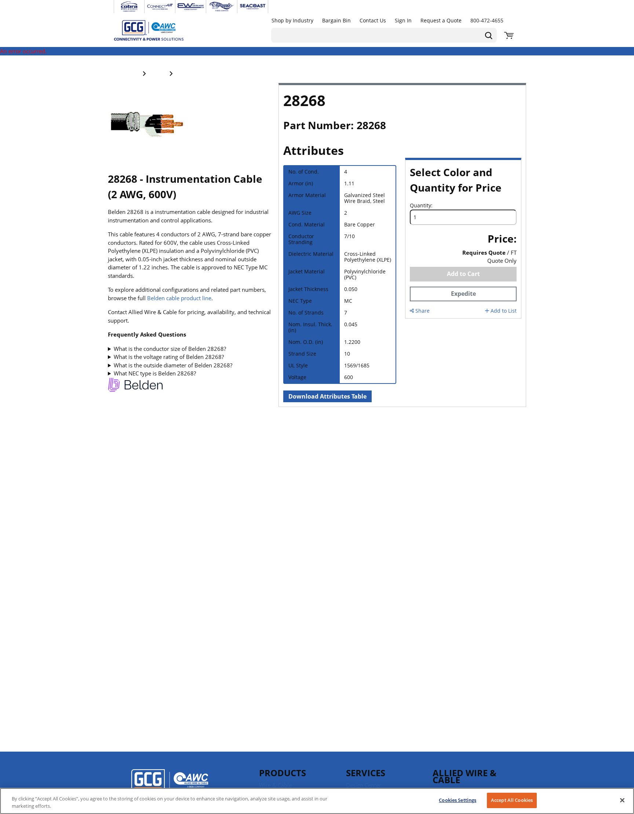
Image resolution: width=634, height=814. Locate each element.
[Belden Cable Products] (135, 386)
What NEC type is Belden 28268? (155, 373)
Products (282, 772)
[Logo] (170, 785)
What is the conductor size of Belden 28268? (170, 348)
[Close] (622, 800)
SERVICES (365, 772)
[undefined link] (129, 6)
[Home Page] (156, 30)
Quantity (420, 205)
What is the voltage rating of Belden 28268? (169, 356)
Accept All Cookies (512, 800)
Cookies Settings (457, 800)
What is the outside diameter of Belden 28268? (173, 365)
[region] (317, 801)
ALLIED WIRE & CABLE (464, 776)
